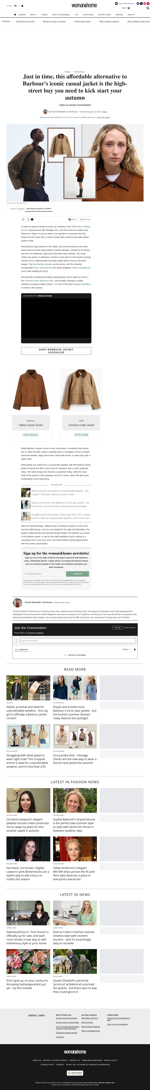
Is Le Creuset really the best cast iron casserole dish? (67, 1028)
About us (37, 1060)
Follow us (74, 219)
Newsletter (86, 219)
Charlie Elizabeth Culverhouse (64, 111)
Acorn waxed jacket (43, 268)
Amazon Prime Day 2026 (25, 21)
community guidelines (35, 633)
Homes (44, 15)
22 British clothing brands (66, 1033)
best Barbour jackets (42, 264)
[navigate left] (8, 209)
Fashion (22, 15)
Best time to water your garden (54, 21)
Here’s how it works (103, 117)
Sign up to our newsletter (117, 1024)
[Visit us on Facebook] (138, 3)
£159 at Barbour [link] (31, 435)
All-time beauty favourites (66, 1018)
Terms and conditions (92, 1060)
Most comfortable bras (91, 1031)
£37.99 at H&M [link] (81, 435)
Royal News (88, 15)
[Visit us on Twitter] (141, 3)
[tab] (21, 649)
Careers (60, 1065)
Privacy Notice (28, 582)
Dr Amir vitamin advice (82, 21)
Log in (126, 628)
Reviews (119, 15)
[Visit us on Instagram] (144, 3)
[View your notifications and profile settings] (22, 6)
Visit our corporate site (106, 1083)
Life (76, 15)
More (130, 15)
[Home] (15, 15)
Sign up (133, 628)
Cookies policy (47, 1065)
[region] (75, 639)
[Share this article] (23, 219)
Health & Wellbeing (61, 15)
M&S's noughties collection (109, 21)
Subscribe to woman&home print (118, 1019)
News (105, 112)
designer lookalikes (82, 284)
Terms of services (51, 580)
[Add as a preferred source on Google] (75, 1073)
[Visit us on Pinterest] (148, 3)
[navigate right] (142, 209)
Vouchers (60, 1037)
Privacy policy (110, 1060)
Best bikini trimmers (90, 1018)
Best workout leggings (91, 1027)
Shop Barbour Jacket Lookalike (38, 208)
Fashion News (79, 72)
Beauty (33, 15)
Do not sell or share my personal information (88, 1065)
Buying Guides (104, 15)
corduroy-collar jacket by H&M (38, 280)
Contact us (74, 1060)
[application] (56, 318)
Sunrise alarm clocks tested (67, 1022)
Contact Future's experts (55, 1060)
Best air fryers (87, 1022)
